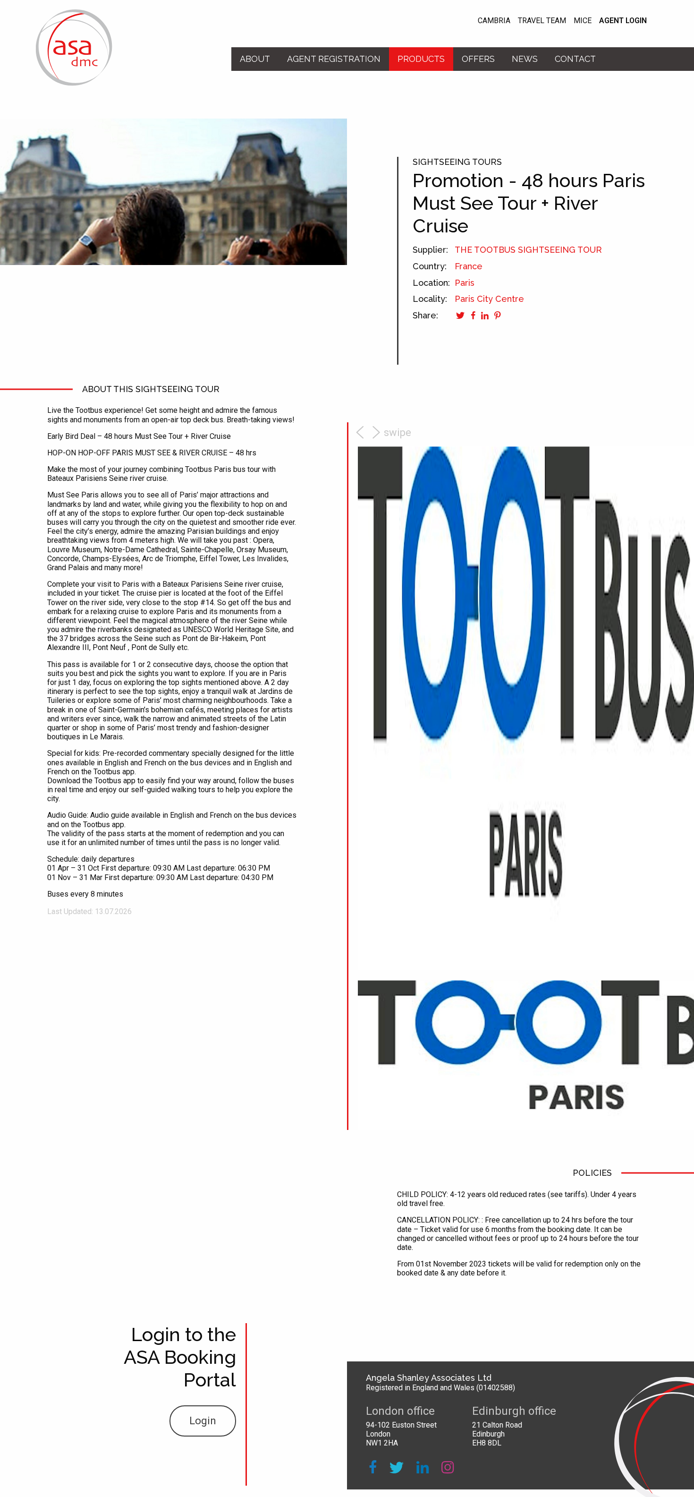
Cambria (494, 21)
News (525, 59)
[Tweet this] (460, 315)
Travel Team (542, 21)
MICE (583, 21)
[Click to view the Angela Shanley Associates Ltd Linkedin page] (423, 1467)
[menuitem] (255, 59)
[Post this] (483, 315)
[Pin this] (496, 315)
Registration (334, 59)
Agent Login (623, 21)
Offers (478, 59)
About (255, 59)
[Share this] (471, 315)
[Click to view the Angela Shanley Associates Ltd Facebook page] (373, 1467)
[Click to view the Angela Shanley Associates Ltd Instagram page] (448, 1467)
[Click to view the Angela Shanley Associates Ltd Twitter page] (396, 1467)
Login (202, 1421)
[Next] (386, 432)
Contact (575, 59)
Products (421, 59)
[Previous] (361, 432)
